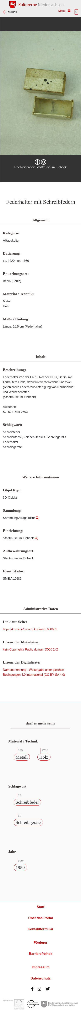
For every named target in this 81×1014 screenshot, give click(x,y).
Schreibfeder (27, 802)
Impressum (40, 967)
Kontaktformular (40, 929)
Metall (22, 757)
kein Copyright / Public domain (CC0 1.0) (30, 649)
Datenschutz (40, 978)
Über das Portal (40, 918)
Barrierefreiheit (40, 954)
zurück (12, 12)
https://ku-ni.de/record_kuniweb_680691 (30, 629)
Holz (43, 757)
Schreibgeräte (28, 822)
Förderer (40, 942)
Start (40, 907)
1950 (20, 867)
